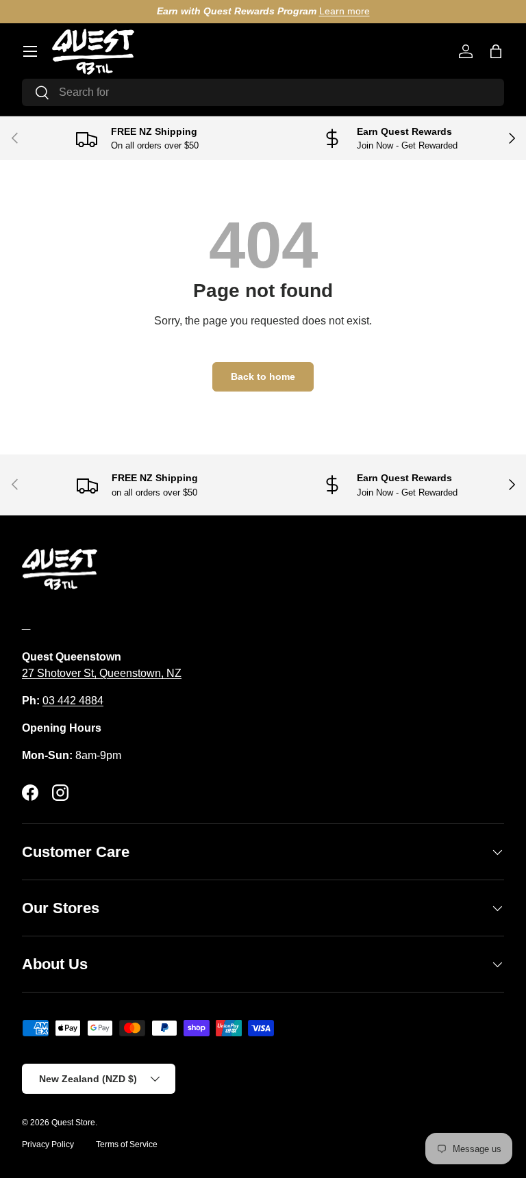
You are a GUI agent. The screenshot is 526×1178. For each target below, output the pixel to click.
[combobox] (263, 92)
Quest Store (73, 1122)
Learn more (344, 10)
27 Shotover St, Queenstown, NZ (101, 673)
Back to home (263, 376)
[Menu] (30, 51)
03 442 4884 (72, 700)
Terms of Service (127, 1144)
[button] (496, 51)
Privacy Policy (48, 1144)
